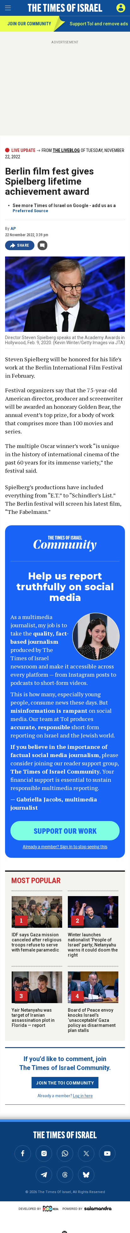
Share (23, 245)
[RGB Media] (52, 1208)
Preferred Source (30, 210)
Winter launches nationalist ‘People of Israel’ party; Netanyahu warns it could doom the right (93, 945)
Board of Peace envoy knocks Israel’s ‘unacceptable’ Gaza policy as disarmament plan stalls (91, 1020)
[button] (120, 7)
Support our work (65, 830)
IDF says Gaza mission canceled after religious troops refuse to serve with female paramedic (37, 942)
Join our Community (29, 23)
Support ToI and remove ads (99, 23)
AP (13, 228)
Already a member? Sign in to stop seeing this (65, 846)
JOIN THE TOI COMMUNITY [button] (65, 1082)
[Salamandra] (97, 1208)
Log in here (83, 1095)
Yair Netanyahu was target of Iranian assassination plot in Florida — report (33, 1018)
